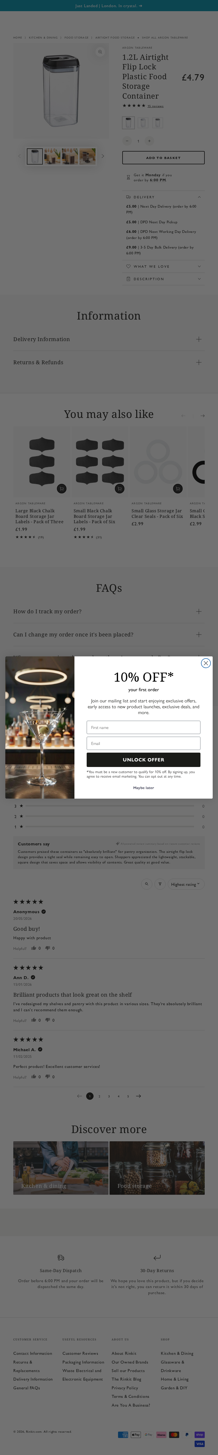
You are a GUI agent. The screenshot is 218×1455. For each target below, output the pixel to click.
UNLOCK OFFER (144, 760)
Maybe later (143, 788)
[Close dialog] (206, 663)
